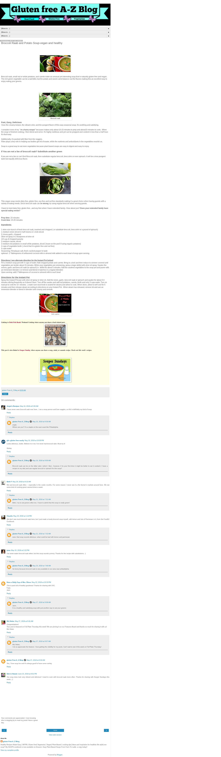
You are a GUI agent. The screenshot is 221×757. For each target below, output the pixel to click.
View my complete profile (10, 750)
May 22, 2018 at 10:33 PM (41, 582)
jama (8, 550)
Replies (12, 417)
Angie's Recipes (13, 406)
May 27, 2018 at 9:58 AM (41, 602)
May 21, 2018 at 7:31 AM (41, 499)
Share (5, 394)
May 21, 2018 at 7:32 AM (41, 534)
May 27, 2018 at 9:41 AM (24, 621)
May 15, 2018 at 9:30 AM (29, 406)
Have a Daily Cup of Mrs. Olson (19, 582)
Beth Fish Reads (15, 322)
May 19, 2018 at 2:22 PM (20, 550)
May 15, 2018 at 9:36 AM (41, 421)
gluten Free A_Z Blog (20, 421)
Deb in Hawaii (12, 674)
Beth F (9, 482)
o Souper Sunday (24, 350)
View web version (55, 735)
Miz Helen (10, 621)
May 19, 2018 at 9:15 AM (22, 482)
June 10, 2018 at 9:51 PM (27, 674)
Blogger (59, 755)
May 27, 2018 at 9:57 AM (41, 641)
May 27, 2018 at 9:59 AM (36, 660)
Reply (9, 412)
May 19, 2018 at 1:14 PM (22, 516)
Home (55, 730)
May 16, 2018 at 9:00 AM (41, 460)
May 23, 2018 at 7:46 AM (41, 566)
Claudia (10, 516)
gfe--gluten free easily (15, 440)
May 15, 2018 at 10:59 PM (34, 440)
